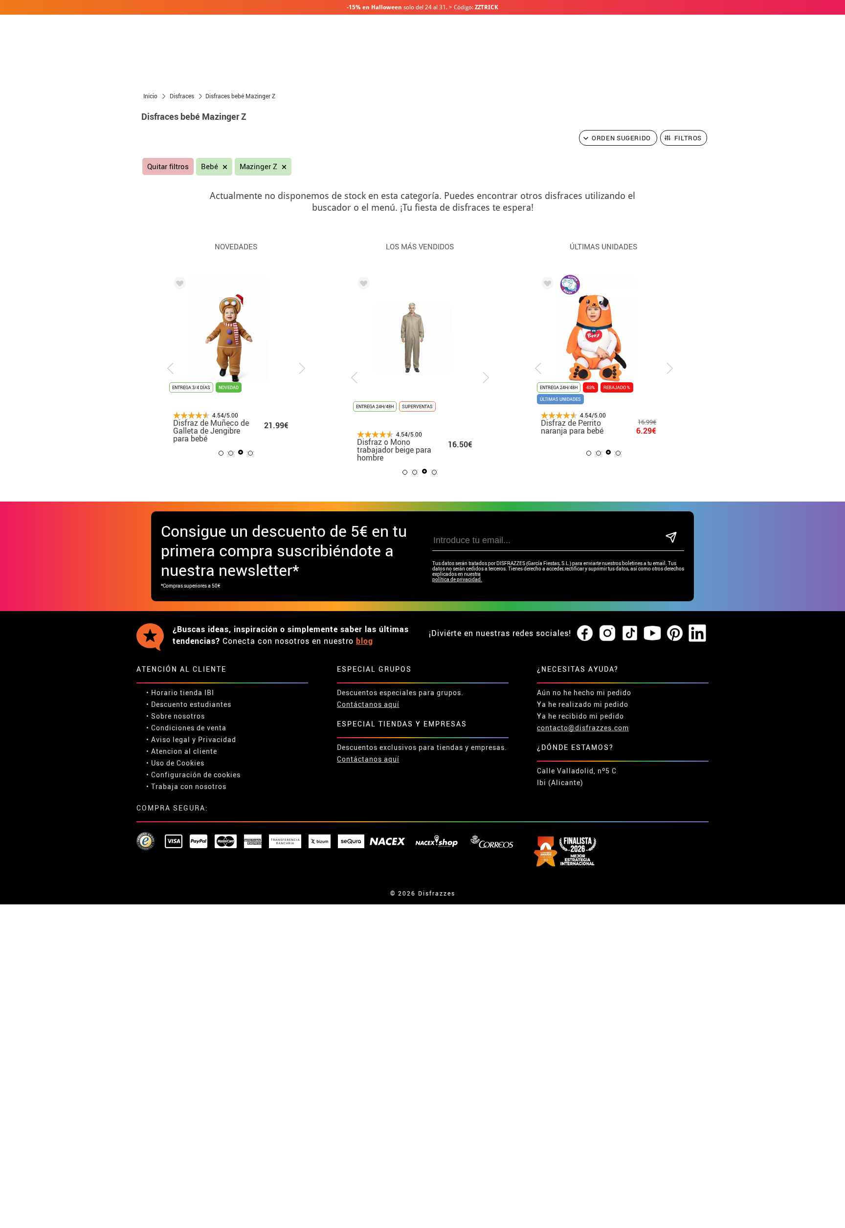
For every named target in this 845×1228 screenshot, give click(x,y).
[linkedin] (697, 633)
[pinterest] (675, 633)
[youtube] (652, 633)
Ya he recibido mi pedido (580, 716)
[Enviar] (671, 538)
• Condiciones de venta (186, 727)
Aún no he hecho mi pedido (584, 692)
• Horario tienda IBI (180, 692)
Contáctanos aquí (368, 704)
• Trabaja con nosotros (186, 786)
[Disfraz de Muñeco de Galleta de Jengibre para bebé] (178, 285)
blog (364, 641)
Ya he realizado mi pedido (582, 704)
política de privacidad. (457, 579)
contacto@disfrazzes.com (583, 727)
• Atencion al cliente (181, 751)
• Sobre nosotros (175, 716)
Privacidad (217, 739)
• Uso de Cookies (175, 763)
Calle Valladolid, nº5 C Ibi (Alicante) (577, 776)
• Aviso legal (168, 739)
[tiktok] (630, 633)
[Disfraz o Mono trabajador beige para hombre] (362, 285)
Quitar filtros (168, 166)
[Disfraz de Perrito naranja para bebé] (546, 285)
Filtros (688, 137)
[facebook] (585, 633)
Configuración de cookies (196, 774)
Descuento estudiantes (191, 704)
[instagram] (607, 633)
